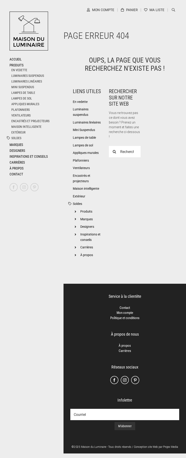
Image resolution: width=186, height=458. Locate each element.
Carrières (86, 247)
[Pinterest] (135, 380)
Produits (86, 211)
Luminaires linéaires (26, 81)
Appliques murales (25, 104)
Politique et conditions (125, 318)
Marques (86, 219)
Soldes (16, 138)
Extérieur (18, 132)
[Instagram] (125, 380)
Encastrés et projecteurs (30, 121)
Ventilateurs (21, 115)
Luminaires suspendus (27, 76)
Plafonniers (20, 109)
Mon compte (125, 313)
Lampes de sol (21, 98)
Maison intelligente (26, 126)
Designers (87, 226)
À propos (86, 255)
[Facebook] (114, 380)
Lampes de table (23, 93)
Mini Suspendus (22, 87)
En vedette (19, 70)
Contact (125, 308)
